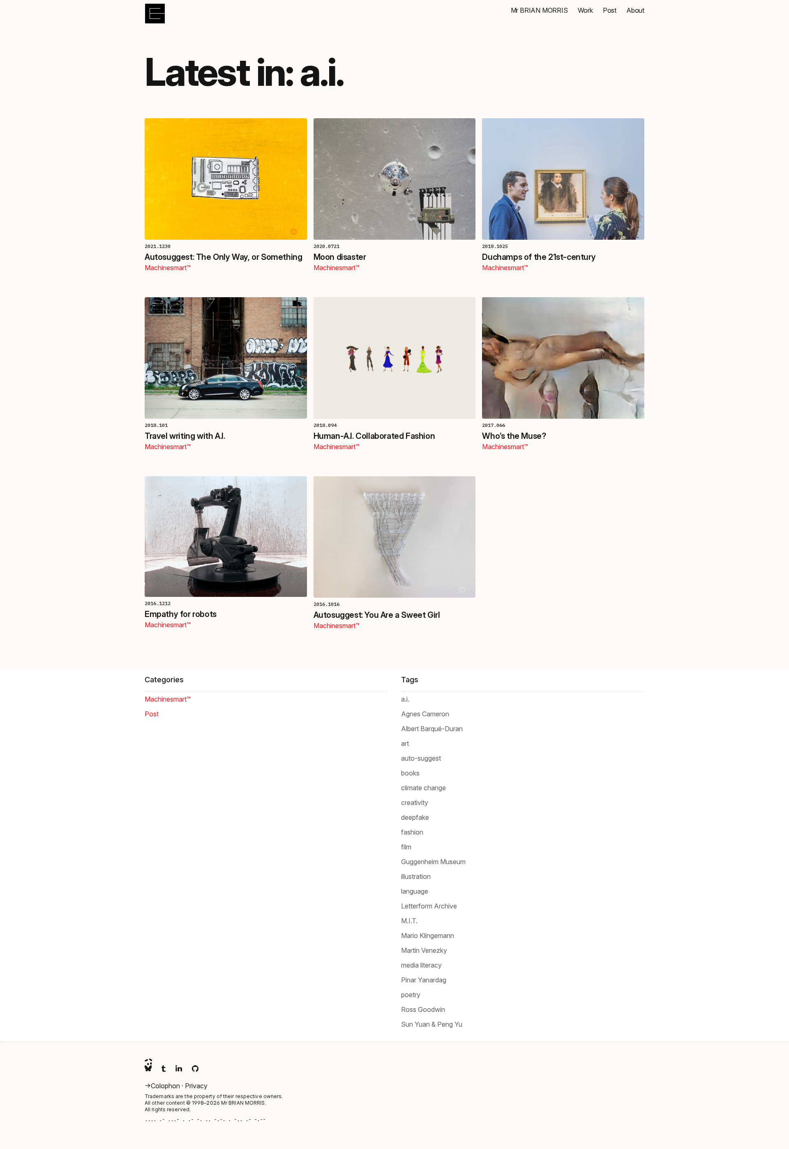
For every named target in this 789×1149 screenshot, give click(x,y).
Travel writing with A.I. (185, 436)
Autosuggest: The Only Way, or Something (223, 257)
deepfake (415, 817)
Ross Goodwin (423, 1009)
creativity (414, 802)
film (406, 847)
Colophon (166, 1086)
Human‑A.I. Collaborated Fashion (374, 436)
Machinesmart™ (168, 267)
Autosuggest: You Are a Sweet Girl (377, 615)
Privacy (196, 1086)
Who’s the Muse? (514, 436)
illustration (416, 876)
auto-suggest (421, 758)
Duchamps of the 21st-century (538, 257)
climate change (423, 788)
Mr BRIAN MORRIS (243, 1103)
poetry (410, 995)
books (410, 773)
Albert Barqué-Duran (432, 729)
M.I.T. (409, 921)
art (405, 743)
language (414, 891)
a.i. (405, 699)
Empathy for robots (181, 614)
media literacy (421, 965)
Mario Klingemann (427, 935)
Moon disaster (340, 257)
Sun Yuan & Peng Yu (431, 1024)
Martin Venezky (424, 950)
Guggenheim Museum (433, 862)
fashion (412, 832)
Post (152, 714)
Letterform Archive (429, 906)
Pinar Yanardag (423, 980)
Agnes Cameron (425, 714)
